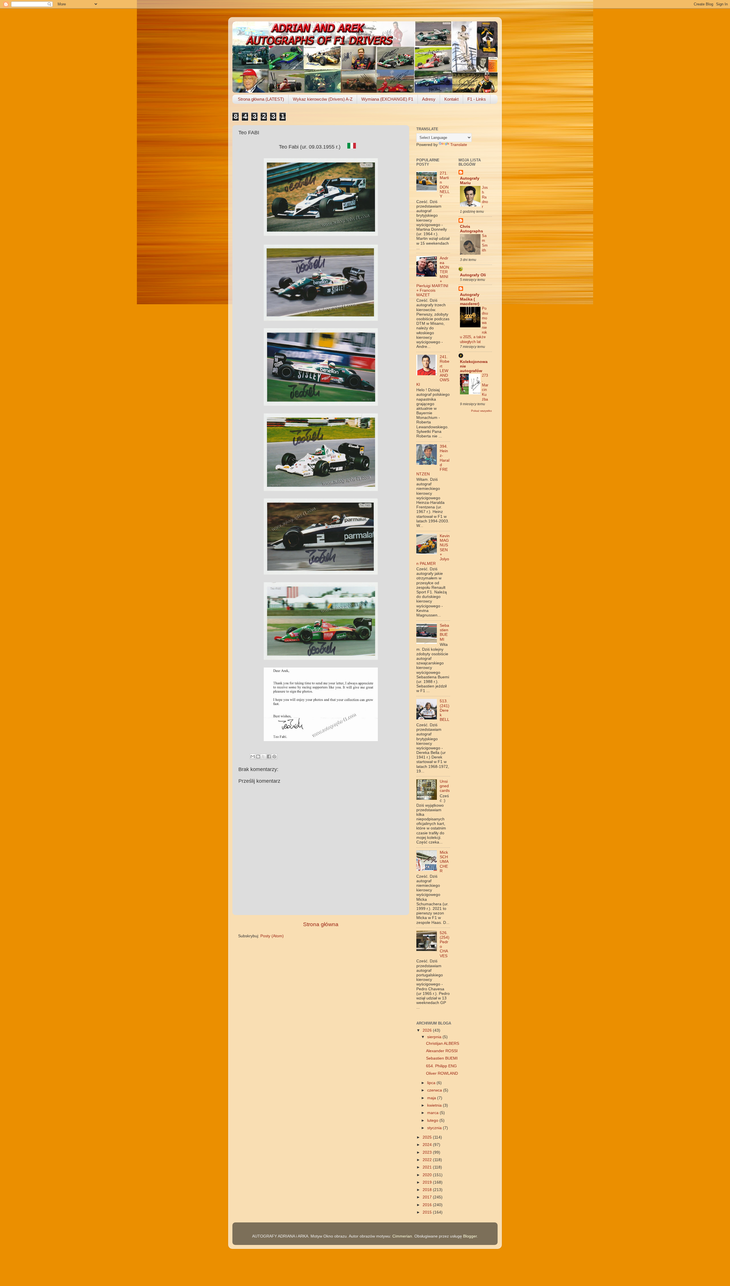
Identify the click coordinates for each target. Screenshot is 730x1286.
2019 (428, 1182)
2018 (428, 1190)
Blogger (470, 1236)
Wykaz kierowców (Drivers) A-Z (322, 99)
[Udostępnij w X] (263, 756)
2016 (428, 1205)
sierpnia (435, 1037)
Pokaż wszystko (481, 410)
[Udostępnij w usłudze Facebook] (269, 756)
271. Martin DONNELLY (445, 184)
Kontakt (451, 99)
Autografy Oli (473, 275)
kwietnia (435, 1105)
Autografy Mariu (469, 180)
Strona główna (320, 924)
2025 (428, 1137)
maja (432, 1098)
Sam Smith (485, 243)
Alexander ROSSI (442, 1051)
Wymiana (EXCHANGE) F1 (387, 99)
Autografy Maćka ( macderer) (469, 299)
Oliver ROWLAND (442, 1073)
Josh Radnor (485, 197)
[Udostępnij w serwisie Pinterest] (274, 756)
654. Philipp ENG (441, 1066)
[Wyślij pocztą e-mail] (253, 756)
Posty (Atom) (272, 936)
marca (433, 1113)
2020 (428, 1175)
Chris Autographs (471, 228)
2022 (428, 1160)
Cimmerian (402, 1236)
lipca (432, 1083)
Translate (458, 145)
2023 (428, 1152)
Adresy (428, 99)
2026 (428, 1030)
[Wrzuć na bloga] (258, 756)
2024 (428, 1145)
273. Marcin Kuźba (485, 387)
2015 (428, 1212)
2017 (428, 1197)
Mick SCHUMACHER (444, 861)
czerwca (435, 1090)
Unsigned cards (445, 786)
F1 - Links (476, 99)
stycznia (435, 1128)
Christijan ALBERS (442, 1043)
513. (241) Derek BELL (444, 710)
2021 (428, 1167)
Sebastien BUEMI (444, 632)
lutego (433, 1120)
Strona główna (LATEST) (261, 99)
